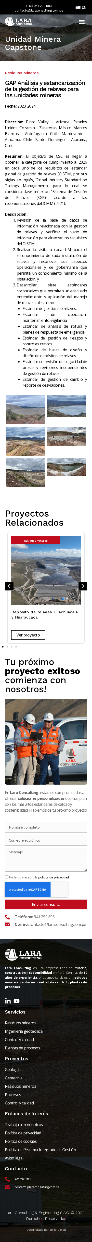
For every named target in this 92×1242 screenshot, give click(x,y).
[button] (81, 21)
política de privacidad (53, 877)
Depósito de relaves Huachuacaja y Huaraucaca (44, 615)
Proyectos (16, 1058)
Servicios (15, 1012)
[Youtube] (16, 1001)
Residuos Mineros (36, 540)
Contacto (16, 1168)
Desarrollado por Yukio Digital (46, 1229)
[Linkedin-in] (8, 1001)
